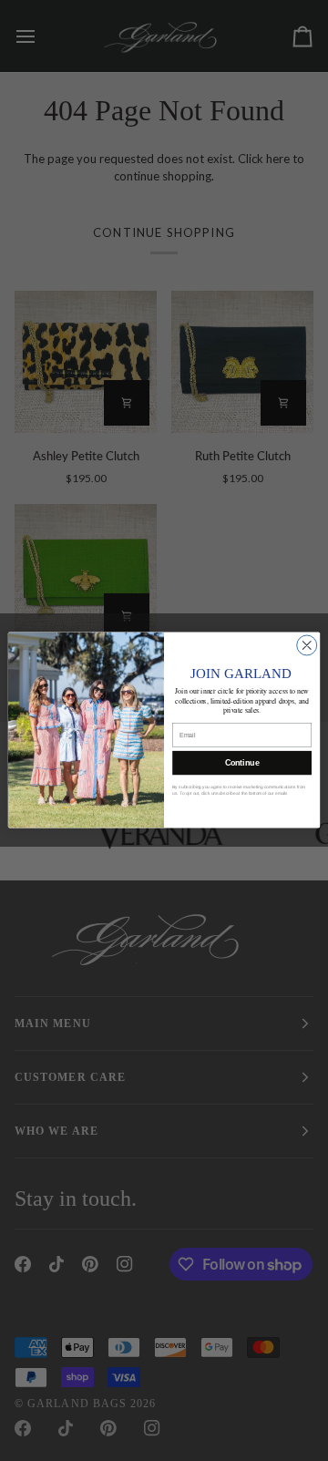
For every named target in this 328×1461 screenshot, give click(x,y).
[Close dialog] (307, 645)
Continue (242, 763)
